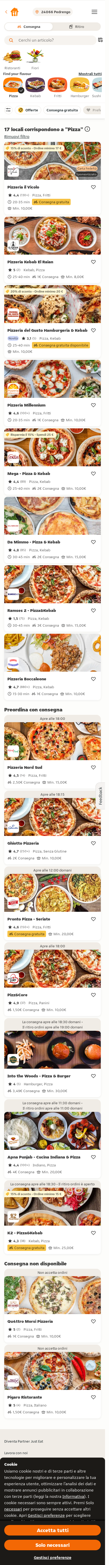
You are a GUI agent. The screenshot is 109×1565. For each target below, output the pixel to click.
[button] (11, 12)
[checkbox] (13, 87)
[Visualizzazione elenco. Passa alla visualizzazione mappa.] (100, 40)
